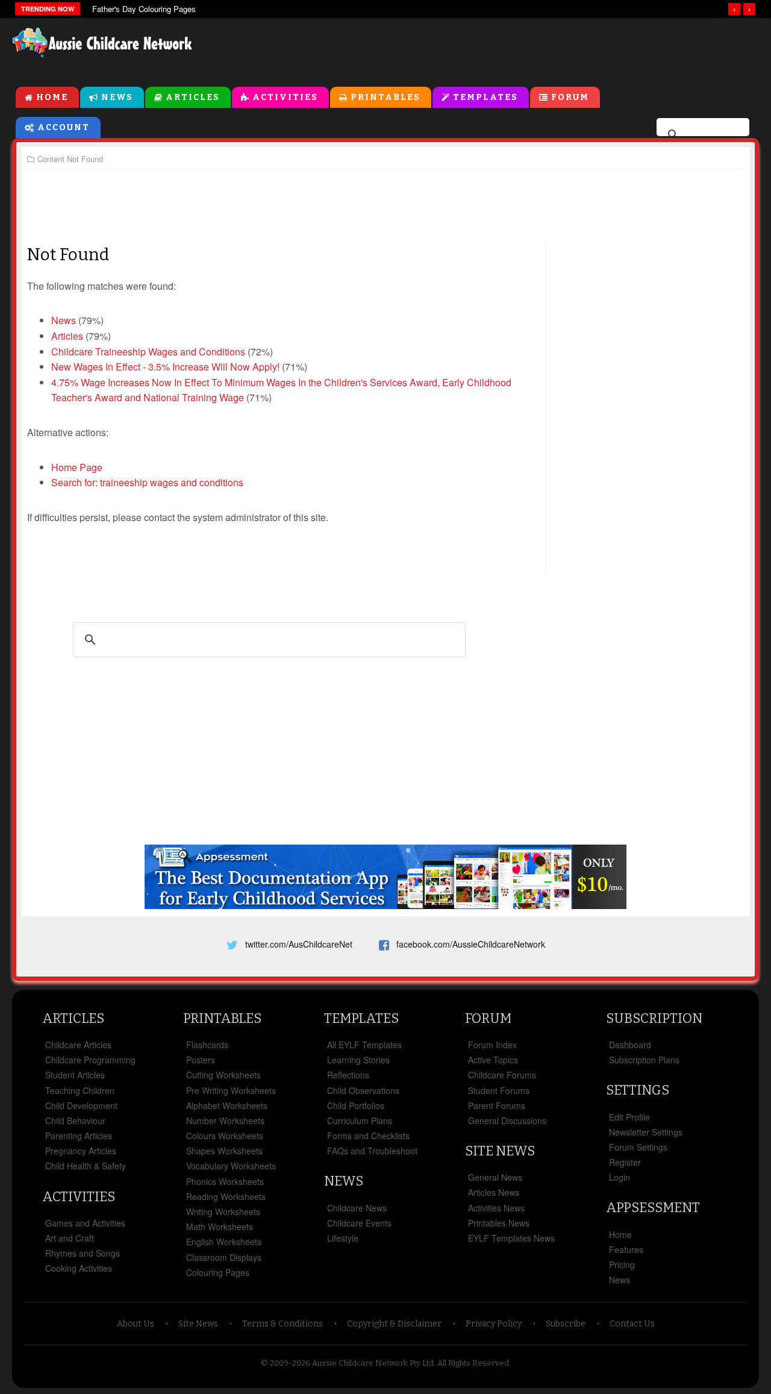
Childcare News (357, 1208)
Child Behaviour (75, 1120)
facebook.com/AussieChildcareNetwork (470, 944)
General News (495, 1177)
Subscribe (565, 1324)
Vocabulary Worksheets (231, 1166)
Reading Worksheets (226, 1196)
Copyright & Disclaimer (394, 1324)
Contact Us (632, 1324)
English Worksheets (223, 1242)
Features (626, 1249)
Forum (570, 97)
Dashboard (630, 1045)
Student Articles (75, 1075)
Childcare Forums (502, 1075)
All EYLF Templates (364, 1045)
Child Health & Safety (85, 1166)
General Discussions (507, 1120)
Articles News (493, 1192)
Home (52, 97)
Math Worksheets (219, 1227)
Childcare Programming (90, 1060)
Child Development (81, 1105)
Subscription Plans (644, 1060)
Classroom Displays (223, 1257)
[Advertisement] (485, 47)
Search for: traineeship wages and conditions (147, 482)
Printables (385, 97)
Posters (200, 1060)
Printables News (498, 1223)
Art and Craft (69, 1238)
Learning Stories (358, 1060)
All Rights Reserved (473, 1362)
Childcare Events (359, 1223)
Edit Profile (629, 1117)
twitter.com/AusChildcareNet (298, 944)
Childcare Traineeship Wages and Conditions (148, 351)
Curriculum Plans (359, 1120)
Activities (285, 97)
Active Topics (493, 1060)
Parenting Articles (78, 1136)
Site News (500, 1151)
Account (63, 127)
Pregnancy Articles (80, 1151)
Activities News (496, 1208)
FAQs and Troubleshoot (372, 1151)
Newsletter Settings (645, 1132)
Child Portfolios (355, 1105)
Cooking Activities (78, 1268)
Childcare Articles (78, 1045)
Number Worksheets (225, 1120)
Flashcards (207, 1045)
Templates (485, 97)
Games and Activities (85, 1223)
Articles (193, 97)
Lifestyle (342, 1238)
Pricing (622, 1264)
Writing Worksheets (223, 1211)
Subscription (654, 1018)
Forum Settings (638, 1147)
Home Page (76, 467)
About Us (135, 1324)
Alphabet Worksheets (226, 1105)
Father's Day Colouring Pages (144, 8)
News (117, 97)
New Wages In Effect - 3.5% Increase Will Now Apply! (165, 367)
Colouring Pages (217, 1272)
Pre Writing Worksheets (231, 1090)
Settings (637, 1090)
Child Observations (363, 1090)
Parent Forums (496, 1105)
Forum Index (492, 1045)
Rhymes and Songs (82, 1253)
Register (625, 1162)
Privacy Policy (494, 1324)
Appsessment (653, 1207)
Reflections (348, 1075)
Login (619, 1177)
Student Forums (498, 1090)
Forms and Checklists (368, 1136)
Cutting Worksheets (223, 1075)
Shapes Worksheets (224, 1151)
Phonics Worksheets (225, 1181)
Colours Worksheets (224, 1136)
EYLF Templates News (511, 1238)
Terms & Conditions (282, 1324)
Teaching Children (79, 1090)
